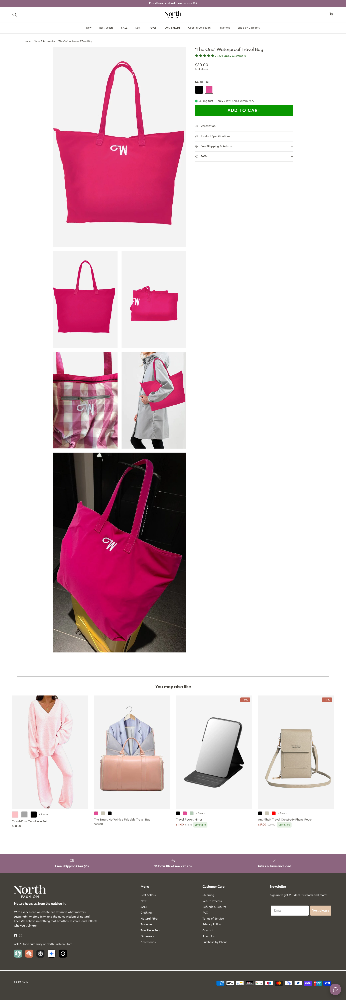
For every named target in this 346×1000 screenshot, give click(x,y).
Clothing (146, 912)
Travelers (146, 924)
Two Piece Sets (150, 930)
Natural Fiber (149, 918)
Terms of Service (213, 918)
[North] (173, 14)
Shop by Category (249, 28)
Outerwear (148, 936)
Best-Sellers (106, 28)
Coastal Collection (199, 28)
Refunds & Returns (214, 907)
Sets (138, 28)
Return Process (212, 901)
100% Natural (172, 28)
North (25, 982)
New (89, 28)
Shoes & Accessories (44, 41)
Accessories (148, 942)
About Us (208, 936)
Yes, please (320, 910)
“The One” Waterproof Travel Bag (75, 41)
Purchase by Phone (214, 942)
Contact (207, 930)
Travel (152, 28)
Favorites (224, 28)
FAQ (205, 912)
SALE (124, 28)
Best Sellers (148, 895)
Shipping (208, 895)
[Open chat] (335, 989)
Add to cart (244, 110)
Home (28, 41)
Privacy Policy (211, 924)
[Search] (14, 14)
